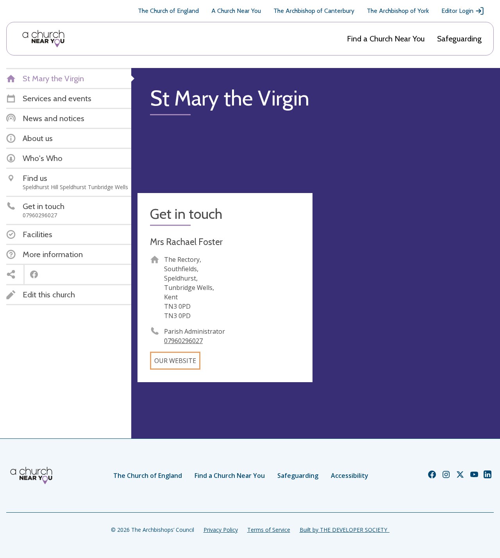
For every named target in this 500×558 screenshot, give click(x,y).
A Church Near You (236, 10)
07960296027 (183, 340)
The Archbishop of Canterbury (313, 10)
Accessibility (349, 475)
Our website (175, 360)
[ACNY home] (43, 38)
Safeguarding (459, 38)
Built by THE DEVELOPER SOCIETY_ (344, 529)
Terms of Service (268, 529)
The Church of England (168, 10)
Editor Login (457, 10)
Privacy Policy (221, 529)
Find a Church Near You (386, 38)
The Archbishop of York (398, 10)
